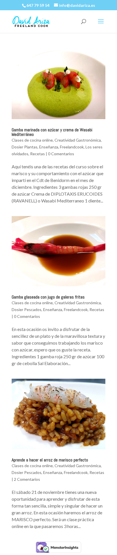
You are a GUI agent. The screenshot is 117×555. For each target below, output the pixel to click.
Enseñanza (48, 146)
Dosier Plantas (24, 146)
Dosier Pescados (26, 309)
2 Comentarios (27, 479)
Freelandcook (72, 146)
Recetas (37, 153)
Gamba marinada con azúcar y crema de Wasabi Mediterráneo (52, 132)
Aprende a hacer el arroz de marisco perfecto (50, 460)
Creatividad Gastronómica (78, 140)
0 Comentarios (61, 153)
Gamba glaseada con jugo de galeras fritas (48, 297)
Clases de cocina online (32, 140)
